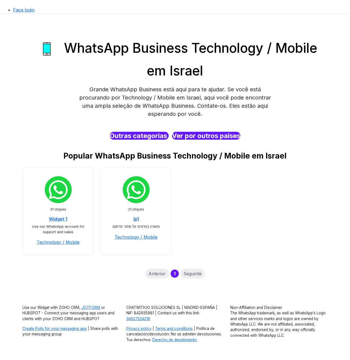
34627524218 (138, 319)
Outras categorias (139, 136)
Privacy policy (138, 328)
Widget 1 (58, 219)
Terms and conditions (174, 328)
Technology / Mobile (58, 242)
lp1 (136, 219)
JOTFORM (90, 307)
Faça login (23, 10)
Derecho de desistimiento (174, 340)
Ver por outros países (206, 136)
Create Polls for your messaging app (54, 328)
